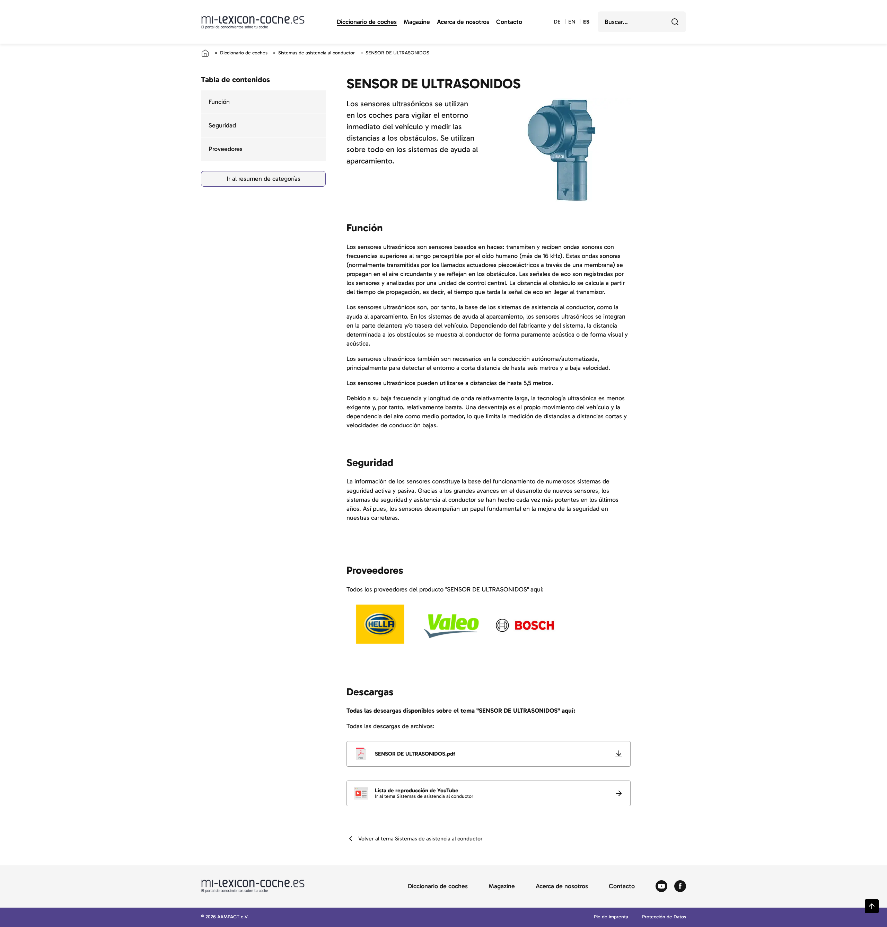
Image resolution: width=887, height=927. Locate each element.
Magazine (417, 22)
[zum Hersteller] (380, 625)
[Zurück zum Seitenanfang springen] (872, 906)
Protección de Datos (664, 917)
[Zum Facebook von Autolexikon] (680, 886)
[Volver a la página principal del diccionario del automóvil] (253, 22)
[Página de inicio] (205, 53)
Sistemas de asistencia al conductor (316, 53)
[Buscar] (675, 22)
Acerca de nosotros (463, 22)
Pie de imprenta (611, 917)
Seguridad (222, 125)
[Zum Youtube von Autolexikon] (661, 886)
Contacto (509, 22)
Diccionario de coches (367, 22)
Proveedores (226, 149)
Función (219, 102)
